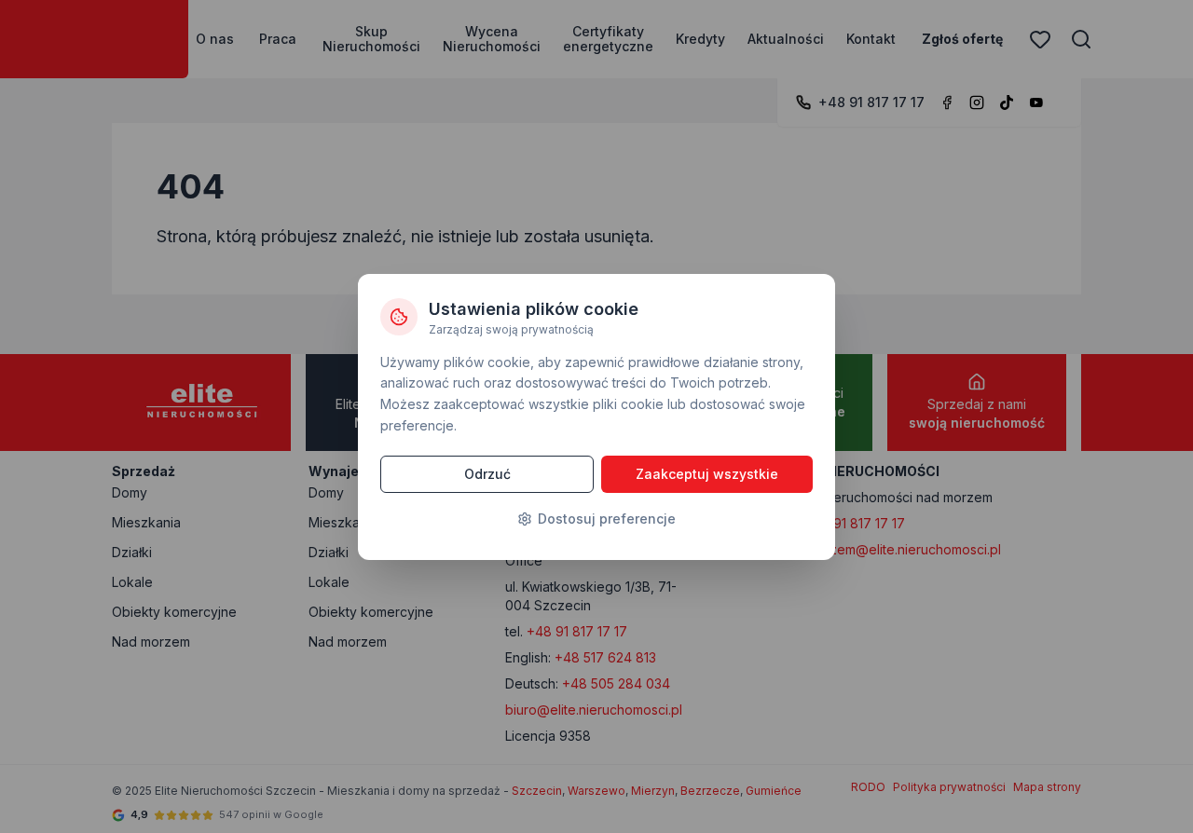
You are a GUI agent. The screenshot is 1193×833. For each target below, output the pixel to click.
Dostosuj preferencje (607, 518)
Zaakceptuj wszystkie (707, 474)
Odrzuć (487, 474)
